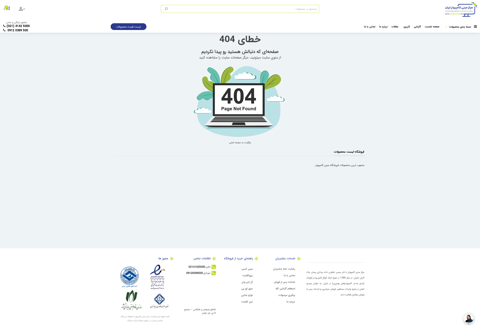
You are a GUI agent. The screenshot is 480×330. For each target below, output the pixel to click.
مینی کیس (247, 268)
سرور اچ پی (247, 288)
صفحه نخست (432, 26)
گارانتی (417, 26)
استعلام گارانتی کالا (285, 288)
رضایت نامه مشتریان (284, 268)
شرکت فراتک (132, 320)
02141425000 (196, 266)
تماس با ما (369, 26)
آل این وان (247, 281)
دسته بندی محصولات (460, 26)
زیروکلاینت (247, 275)
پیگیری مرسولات (286, 295)
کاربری (407, 26)
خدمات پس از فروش (284, 281)
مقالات (395, 26)
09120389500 (194, 273)
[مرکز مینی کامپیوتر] (398, 9)
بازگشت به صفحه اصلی (240, 142)
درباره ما (383, 26)
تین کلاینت (247, 301)
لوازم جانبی (247, 295)
